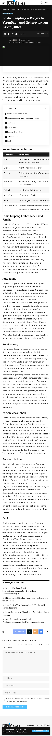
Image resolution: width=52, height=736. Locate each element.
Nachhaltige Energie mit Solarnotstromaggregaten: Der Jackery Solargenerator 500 (19, 591)
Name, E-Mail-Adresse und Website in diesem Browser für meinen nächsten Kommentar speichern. (27, 700)
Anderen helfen (13, 136)
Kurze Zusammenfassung (17, 114)
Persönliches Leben (14, 132)
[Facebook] (41, 725)
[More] (24, 34)
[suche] (42, 3)
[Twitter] (45, 725)
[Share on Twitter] (12, 34)
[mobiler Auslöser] (5, 2)
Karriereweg (12, 127)
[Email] (16, 34)
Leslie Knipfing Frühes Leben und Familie (23, 118)
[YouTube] (48, 725)
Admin (14, 40)
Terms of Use (22, 732)
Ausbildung (11, 123)
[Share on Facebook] (8, 34)
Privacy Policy (8, 732)
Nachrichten (8, 13)
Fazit (9, 141)
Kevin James (37, 355)
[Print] (20, 34)
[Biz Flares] (16, 2)
